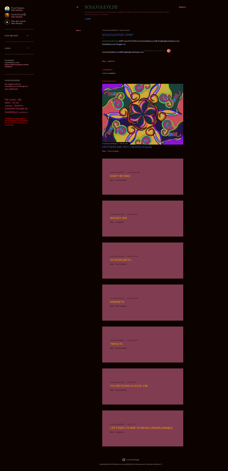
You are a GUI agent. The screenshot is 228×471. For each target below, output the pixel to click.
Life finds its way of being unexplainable (141, 427)
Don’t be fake (120, 176)
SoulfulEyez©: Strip (117, 34)
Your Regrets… (121, 259)
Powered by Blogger (133, 460)
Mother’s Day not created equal (127, 146)
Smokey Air (118, 218)
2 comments (119, 432)
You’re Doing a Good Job (129, 385)
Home (88, 19)
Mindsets (117, 302)
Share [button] (78, 30)
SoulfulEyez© (101, 6)
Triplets (116, 344)
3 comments (119, 222)
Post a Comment (109, 73)
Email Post (111, 61)
